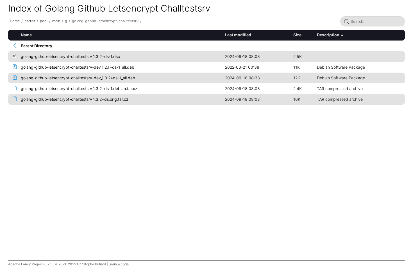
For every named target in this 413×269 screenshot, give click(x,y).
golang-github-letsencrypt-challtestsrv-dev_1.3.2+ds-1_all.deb (78, 77)
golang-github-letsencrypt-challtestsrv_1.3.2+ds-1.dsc (70, 56)
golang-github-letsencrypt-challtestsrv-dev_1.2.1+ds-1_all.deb (77, 67)
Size (297, 34)
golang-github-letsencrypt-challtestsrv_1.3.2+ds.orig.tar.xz (74, 99)
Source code (119, 264)
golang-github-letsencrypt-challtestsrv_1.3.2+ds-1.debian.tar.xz (79, 88)
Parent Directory (36, 45)
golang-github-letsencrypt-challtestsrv (105, 21)
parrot (29, 21)
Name (26, 34)
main (56, 21)
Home (15, 21)
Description (328, 34)
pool (43, 21)
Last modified (238, 34)
